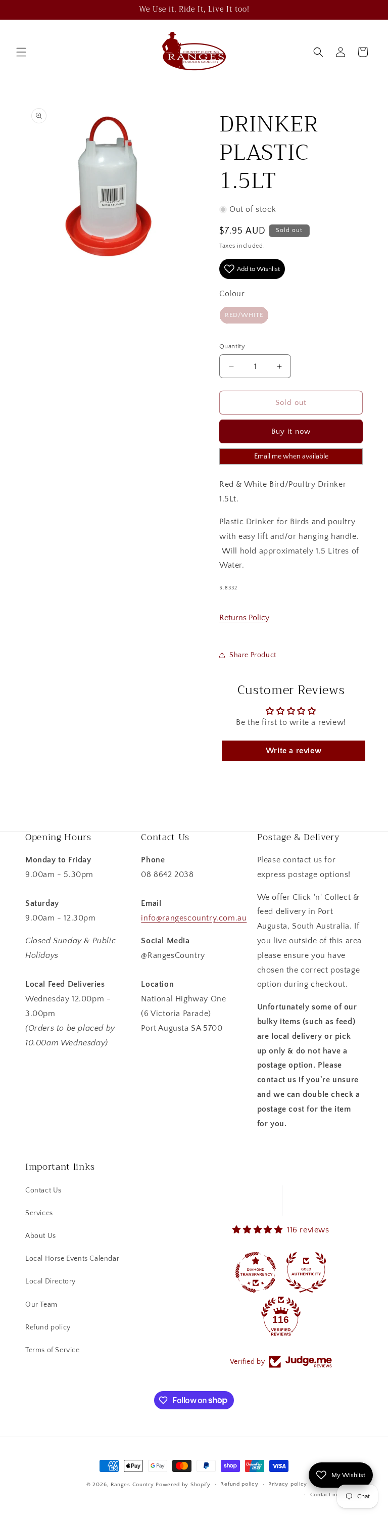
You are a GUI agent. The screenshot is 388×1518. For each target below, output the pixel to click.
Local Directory (50, 1281)
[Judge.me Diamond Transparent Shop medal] (255, 1272)
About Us (40, 1236)
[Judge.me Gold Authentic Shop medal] (306, 1272)
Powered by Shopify (183, 1485)
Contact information (336, 1495)
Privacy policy (287, 1484)
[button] (21, 52)
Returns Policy (244, 617)
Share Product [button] (252, 655)
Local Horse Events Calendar (72, 1259)
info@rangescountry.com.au (194, 918)
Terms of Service (52, 1350)
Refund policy (48, 1327)
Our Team (41, 1305)
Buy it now (291, 431)
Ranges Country (132, 1485)
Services (39, 1213)
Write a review (293, 750)
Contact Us (43, 1190)
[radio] (244, 315)
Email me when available (291, 456)
